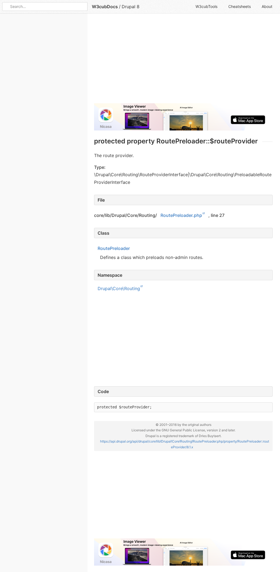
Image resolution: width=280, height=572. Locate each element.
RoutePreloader (114, 248)
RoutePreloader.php (181, 215)
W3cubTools (206, 6)
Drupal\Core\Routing (119, 288)
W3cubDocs (105, 6)
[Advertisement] (183, 60)
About (267, 6)
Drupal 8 (130, 6)
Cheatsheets (239, 6)
